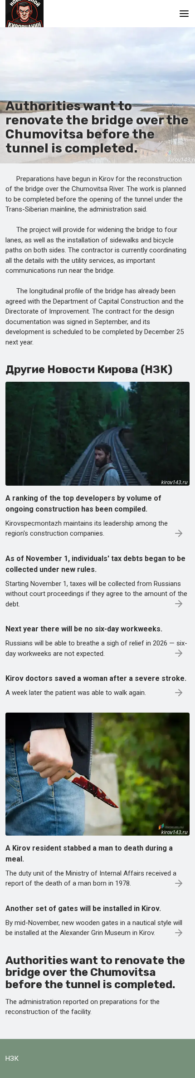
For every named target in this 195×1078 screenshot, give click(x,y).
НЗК (12, 1058)
